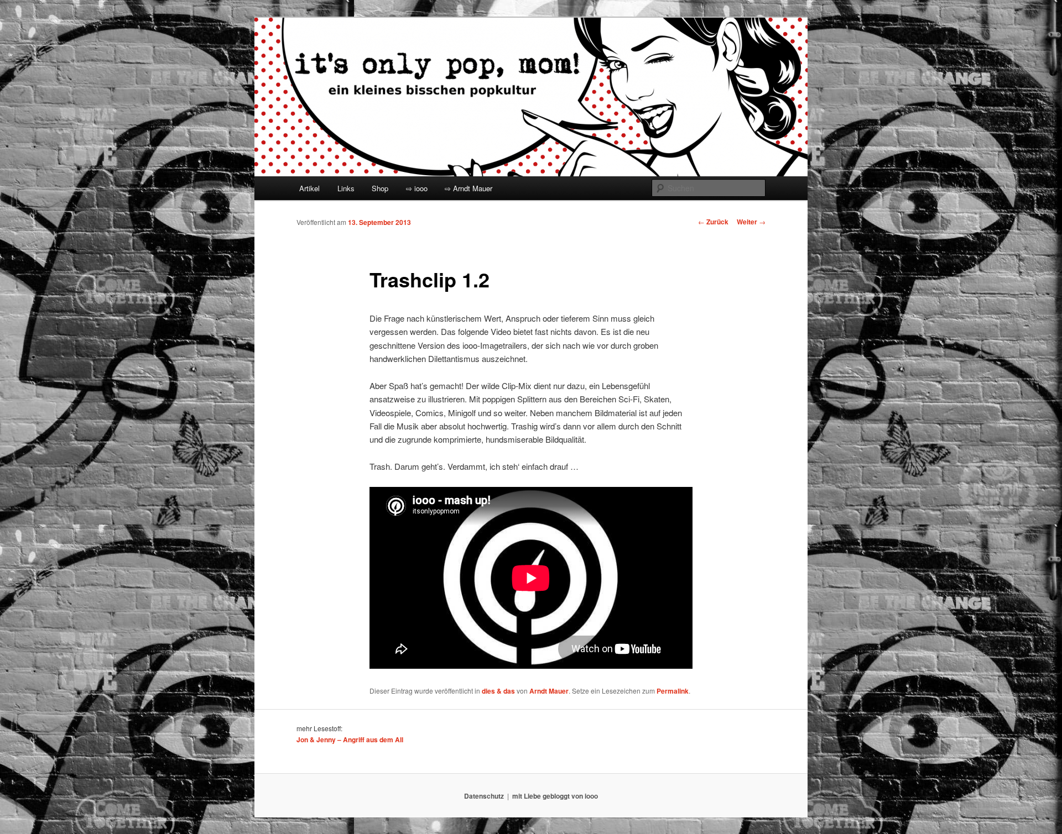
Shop (380, 188)
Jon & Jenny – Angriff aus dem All (349, 739)
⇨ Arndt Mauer (468, 188)
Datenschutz (484, 796)
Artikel (309, 188)
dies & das (498, 691)
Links (346, 188)
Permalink (673, 691)
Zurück (713, 222)
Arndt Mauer (549, 691)
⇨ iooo (417, 188)
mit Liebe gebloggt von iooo (555, 796)
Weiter (751, 222)
